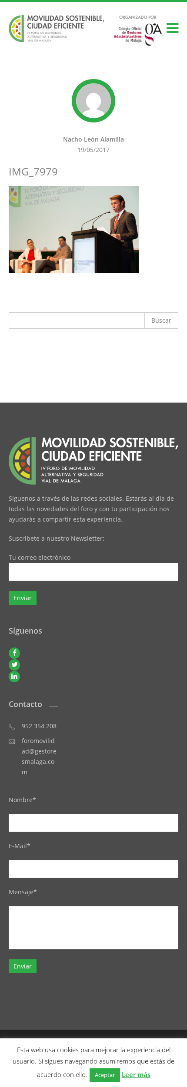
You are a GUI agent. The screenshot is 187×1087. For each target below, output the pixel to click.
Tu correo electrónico (39, 557)
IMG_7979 (33, 171)
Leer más (136, 1074)
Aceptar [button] (105, 1075)
